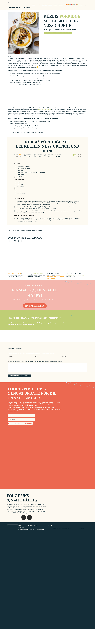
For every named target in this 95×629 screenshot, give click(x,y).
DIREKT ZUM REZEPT (50, 33)
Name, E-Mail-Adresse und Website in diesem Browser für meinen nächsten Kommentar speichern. (35, 361)
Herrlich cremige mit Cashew (75, 274)
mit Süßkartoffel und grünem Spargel (36, 274)
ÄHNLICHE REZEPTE (65, 33)
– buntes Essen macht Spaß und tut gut (15, 274)
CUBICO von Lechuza (44, 109)
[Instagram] (55, 497)
